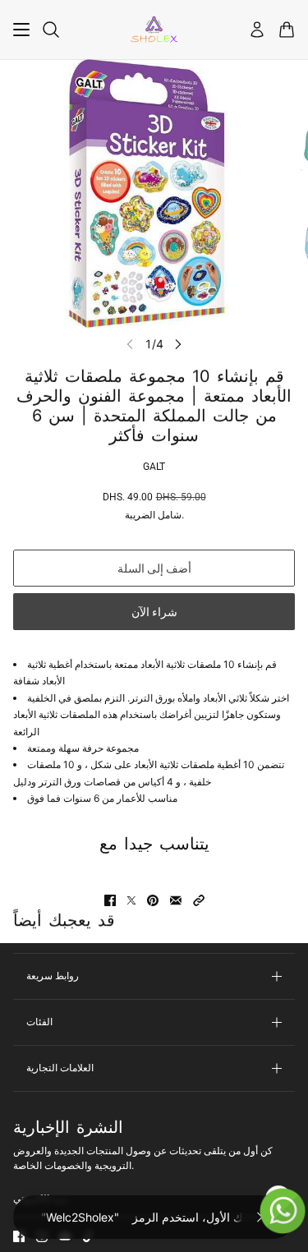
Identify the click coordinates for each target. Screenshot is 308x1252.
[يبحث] (51, 29)
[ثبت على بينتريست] (153, 900)
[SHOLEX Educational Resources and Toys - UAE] (154, 29)
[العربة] (286, 29)
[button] (199, 900)
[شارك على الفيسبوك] (110, 900)
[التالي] (178, 343)
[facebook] (19, 1236)
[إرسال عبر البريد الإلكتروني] (176, 900)
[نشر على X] (131, 900)
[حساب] (257, 29)
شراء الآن (154, 612)
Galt (154, 466)
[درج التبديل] (21, 29)
